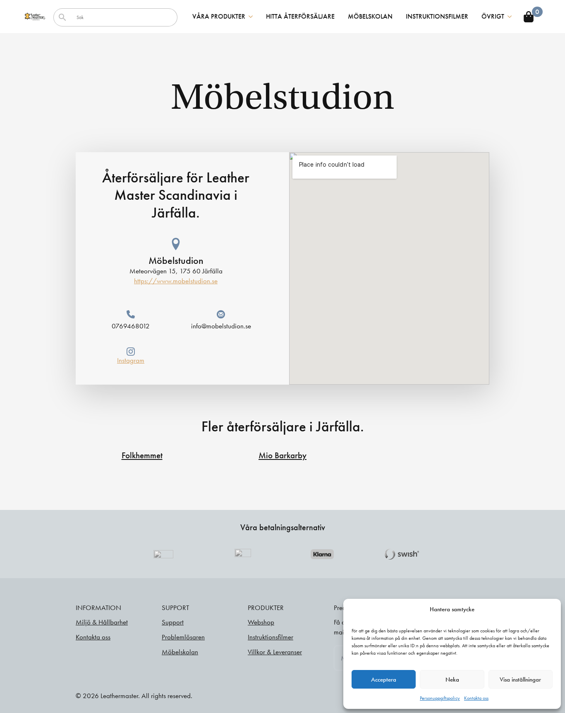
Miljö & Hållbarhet (102, 622)
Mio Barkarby (282, 455)
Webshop (261, 622)
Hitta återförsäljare (300, 16)
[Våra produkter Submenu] (252, 16)
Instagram (130, 360)
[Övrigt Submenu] (511, 16)
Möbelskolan (370, 16)
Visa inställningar (520, 679)
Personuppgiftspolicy (440, 698)
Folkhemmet (142, 455)
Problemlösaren (183, 636)
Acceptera (383, 679)
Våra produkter (218, 16)
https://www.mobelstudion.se (176, 280)
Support (173, 622)
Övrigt (492, 16)
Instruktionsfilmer (437, 16)
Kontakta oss (476, 698)
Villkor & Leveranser (275, 651)
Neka (452, 679)
